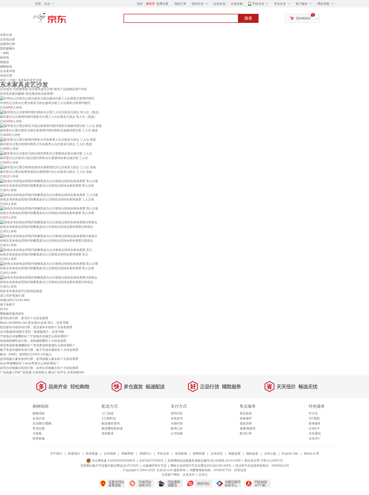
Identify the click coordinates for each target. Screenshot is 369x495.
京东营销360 (75, 372)
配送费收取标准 (112, 428)
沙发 (12, 80)
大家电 (37, 433)
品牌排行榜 (7, 44)
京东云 (203, 474)
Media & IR (311, 453)
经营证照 (240, 470)
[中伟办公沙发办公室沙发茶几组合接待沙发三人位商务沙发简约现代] (47, 98)
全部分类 (6, 35)
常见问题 (39, 428)
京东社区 (217, 453)
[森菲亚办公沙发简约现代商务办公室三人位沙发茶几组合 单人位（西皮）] (50, 112)
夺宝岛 (313, 413)
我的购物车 (303, 18)
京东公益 (270, 453)
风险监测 (234, 453)
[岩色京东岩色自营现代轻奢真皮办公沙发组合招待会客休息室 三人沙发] (49, 194)
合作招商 (110, 453)
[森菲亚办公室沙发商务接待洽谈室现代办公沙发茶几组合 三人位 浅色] (48, 167)
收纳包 (4, 57)
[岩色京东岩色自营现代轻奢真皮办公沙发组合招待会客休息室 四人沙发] (49, 208)
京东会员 (219, 4)
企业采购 (237, 4)
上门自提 (108, 413)
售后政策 (246, 413)
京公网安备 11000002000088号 (113, 460)
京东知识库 (7, 39)
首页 (3, 80)
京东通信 (315, 433)
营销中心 (145, 453)
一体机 (4, 53)
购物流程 (39, 413)
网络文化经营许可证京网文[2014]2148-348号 (200, 465)
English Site (290, 453)
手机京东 (258, 4)
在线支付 (177, 418)
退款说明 (246, 423)
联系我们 (74, 453)
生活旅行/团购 (42, 423)
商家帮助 (127, 453)
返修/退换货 (248, 428)
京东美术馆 (7, 71)
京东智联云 (39, 372)
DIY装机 (314, 418)
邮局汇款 (177, 428)
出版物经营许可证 (155, 465)
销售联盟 (199, 453)
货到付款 (177, 413)
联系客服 (39, 438)
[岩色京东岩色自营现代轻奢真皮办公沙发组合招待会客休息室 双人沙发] (49, 263)
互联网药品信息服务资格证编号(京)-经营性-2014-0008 (204, 460)
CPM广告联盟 (22, 372)
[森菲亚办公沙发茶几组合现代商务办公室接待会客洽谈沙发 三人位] (46, 153)
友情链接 (181, 453)
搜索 (248, 18)
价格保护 (246, 418)
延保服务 (315, 423)
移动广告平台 (57, 372)
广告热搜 (6, 372)
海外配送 (108, 433)
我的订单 (180, 4)
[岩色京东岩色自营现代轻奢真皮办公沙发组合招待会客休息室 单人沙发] (49, 181)
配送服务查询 (111, 423)
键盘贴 (4, 62)
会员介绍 (39, 418)
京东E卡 (314, 428)
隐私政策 (252, 453)
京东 (66, 20)
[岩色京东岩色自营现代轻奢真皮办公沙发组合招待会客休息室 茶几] (46, 249)
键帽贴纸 (6, 66)
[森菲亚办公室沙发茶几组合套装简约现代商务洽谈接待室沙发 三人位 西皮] (51, 126)
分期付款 (177, 423)
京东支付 (189, 474)
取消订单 (246, 433)
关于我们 (56, 453)
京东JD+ (314, 438)
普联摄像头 (7, 48)
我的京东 (198, 4)
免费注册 (162, 4)
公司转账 (177, 433)
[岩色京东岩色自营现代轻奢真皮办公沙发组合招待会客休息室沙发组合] (48, 222)
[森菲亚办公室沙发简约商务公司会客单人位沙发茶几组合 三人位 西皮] (48, 139)
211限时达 (109, 418)
